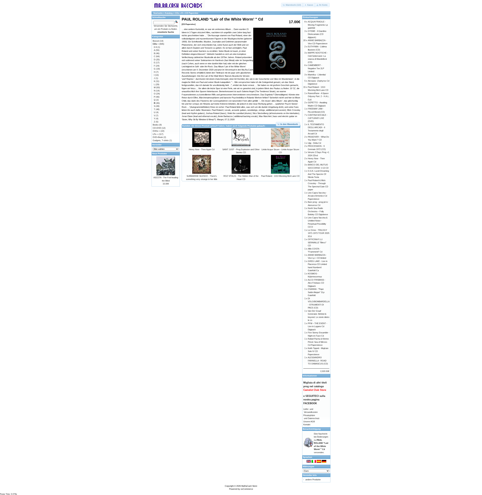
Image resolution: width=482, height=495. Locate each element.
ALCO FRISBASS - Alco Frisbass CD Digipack (316, 283)
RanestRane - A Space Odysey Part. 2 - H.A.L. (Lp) (318, 96)
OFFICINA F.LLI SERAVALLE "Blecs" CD (317, 242)
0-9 (155, 47)
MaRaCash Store (249, 486)
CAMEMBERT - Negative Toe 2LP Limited (316, 68)
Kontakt (306, 424)
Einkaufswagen (310, 17)
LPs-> (155, 134)
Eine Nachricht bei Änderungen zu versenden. (321, 443)
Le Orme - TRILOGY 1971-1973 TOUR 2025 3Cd (318, 233)
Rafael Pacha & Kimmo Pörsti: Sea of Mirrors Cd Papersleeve (318, 342)
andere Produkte (313, 479)
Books (156, 125)
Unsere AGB (309, 421)
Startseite (158, 13)
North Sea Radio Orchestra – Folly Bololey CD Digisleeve (318, 211)
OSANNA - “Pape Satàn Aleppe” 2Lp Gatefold (316, 292)
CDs (177, 13)
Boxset (156, 41)
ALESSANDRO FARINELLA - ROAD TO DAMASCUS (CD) (318, 360)
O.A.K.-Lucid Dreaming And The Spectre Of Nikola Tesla (318, 174)
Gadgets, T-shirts (161, 140)
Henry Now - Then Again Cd (201, 149)
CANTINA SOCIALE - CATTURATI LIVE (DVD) (317, 118)
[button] (292, 5)
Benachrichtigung (312, 429)
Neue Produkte (159, 153)
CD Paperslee (191, 13)
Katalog (169, 13)
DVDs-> (156, 131)
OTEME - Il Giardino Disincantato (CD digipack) (317, 34)
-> (156, 44)
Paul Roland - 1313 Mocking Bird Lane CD (280, 176)
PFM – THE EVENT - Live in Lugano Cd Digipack (317, 326)
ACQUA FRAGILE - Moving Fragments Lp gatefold (318, 25)
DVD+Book (158, 137)
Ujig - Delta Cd (314, 143)
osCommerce (247, 489)
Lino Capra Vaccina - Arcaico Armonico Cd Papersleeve (317, 196)
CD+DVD (157, 128)
